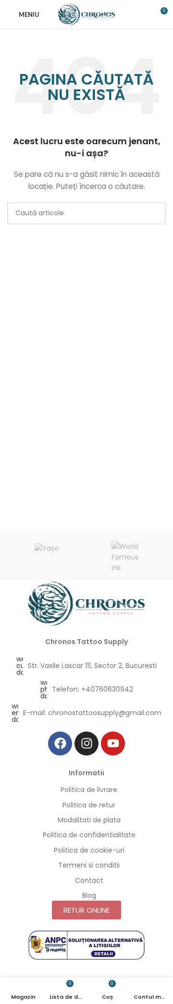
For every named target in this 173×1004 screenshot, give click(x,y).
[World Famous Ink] (126, 556)
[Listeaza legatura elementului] (86, 666)
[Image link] (86, 602)
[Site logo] (86, 14)
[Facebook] (60, 743)
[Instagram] (86, 743)
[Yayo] (46, 556)
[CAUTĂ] (155, 213)
